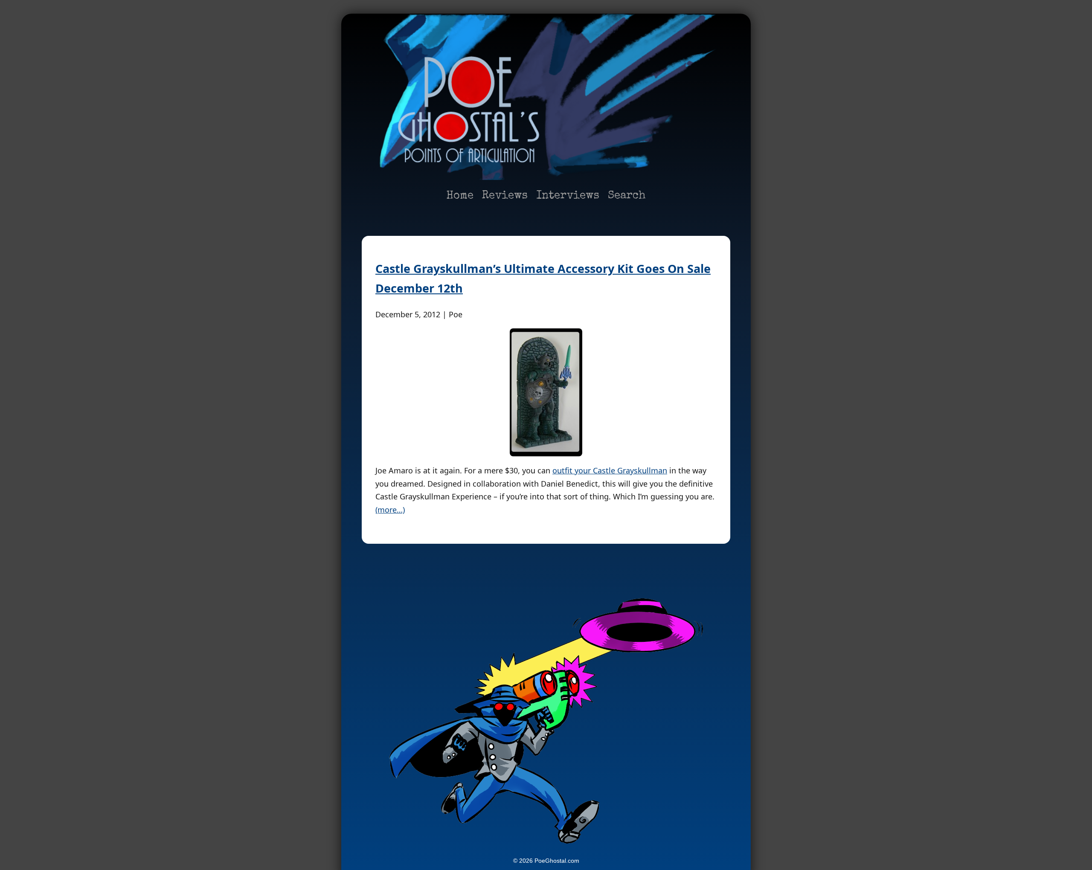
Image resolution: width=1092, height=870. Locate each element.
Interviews (567, 196)
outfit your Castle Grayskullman (609, 470)
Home (459, 196)
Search (627, 196)
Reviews (505, 196)
